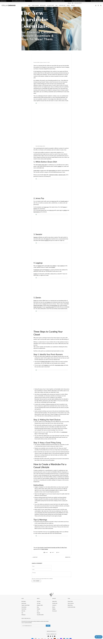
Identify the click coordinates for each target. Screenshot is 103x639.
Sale (22, 612)
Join (48, 625)
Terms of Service (71, 603)
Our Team (38, 603)
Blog (38, 607)
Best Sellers (24, 601)
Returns (53, 607)
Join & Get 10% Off (77, 3)
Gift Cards (23, 610)
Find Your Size (54, 603)
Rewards (69, 3)
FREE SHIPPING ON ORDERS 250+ (18, 0)
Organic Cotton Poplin (25, 605)
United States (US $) (51, 631)
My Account (54, 610)
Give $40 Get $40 (40, 614)
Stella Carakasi (44, 549)
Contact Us (54, 605)
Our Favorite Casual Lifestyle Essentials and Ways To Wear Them (52, 547)
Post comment (36, 580)
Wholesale (23, 614)
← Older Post (34, 557)
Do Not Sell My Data (71, 607)
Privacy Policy (70, 601)
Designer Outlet (40, 605)
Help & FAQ (54, 601)
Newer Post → (68, 557)
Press (38, 610)
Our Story (38, 601)
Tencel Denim (24, 607)
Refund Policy (70, 605)
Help (72, 3)
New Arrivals (24, 603)
